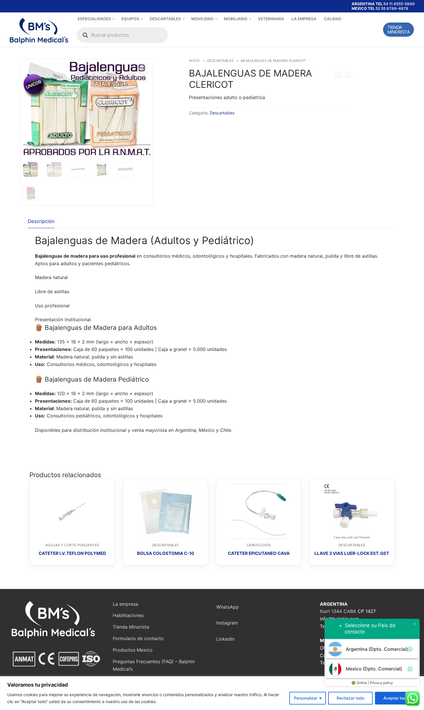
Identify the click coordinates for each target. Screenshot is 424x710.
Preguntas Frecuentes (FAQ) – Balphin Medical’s (154, 665)
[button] (143, 69)
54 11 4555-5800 (399, 3)
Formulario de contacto (138, 638)
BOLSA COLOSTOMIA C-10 (165, 553)
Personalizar (305, 698)
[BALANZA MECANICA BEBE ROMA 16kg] (348, 74)
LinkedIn (225, 639)
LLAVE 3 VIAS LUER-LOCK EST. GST (351, 553)
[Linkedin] (40, 6)
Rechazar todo (350, 698)
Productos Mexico (133, 650)
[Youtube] (24, 6)
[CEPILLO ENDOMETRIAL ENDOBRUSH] (338, 74)
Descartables (220, 61)
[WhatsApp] (48, 6)
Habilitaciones (128, 615)
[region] (212, 693)
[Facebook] (15, 6)
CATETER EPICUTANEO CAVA (259, 553)
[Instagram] (32, 6)
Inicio (194, 61)
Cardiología (259, 545)
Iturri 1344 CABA (338, 611)
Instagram (227, 623)
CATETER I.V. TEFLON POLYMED (72, 553)
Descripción (41, 221)
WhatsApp (227, 607)
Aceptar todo (395, 698)
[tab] (41, 221)
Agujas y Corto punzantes (72, 545)
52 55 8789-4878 (392, 8)
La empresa (125, 604)
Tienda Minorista (398, 30)
